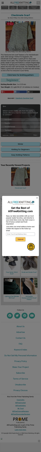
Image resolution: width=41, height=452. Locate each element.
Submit (20, 239)
